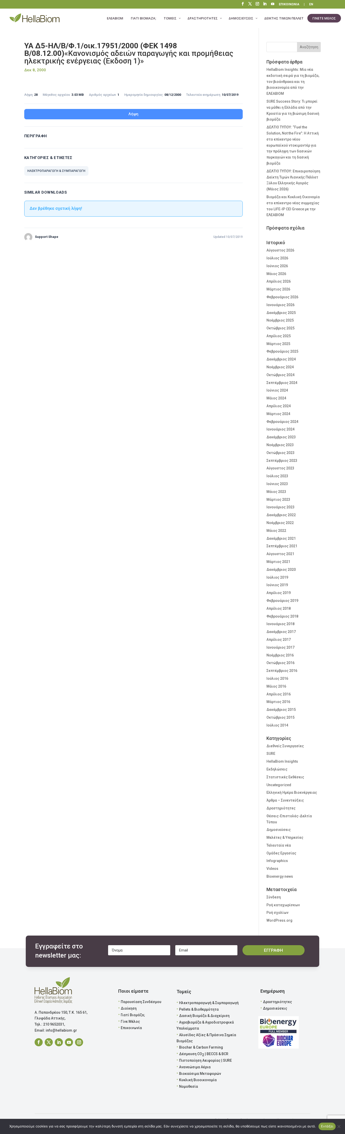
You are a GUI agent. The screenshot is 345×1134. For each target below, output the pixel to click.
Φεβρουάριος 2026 (282, 297)
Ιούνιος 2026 (277, 266)
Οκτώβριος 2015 (280, 717)
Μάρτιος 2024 (278, 414)
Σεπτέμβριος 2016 (281, 671)
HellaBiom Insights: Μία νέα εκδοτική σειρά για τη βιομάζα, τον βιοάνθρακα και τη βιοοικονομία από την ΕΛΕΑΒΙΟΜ (292, 81)
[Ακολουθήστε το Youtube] (69, 1042)
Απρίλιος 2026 (278, 281)
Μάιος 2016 (276, 686)
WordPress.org (279, 920)
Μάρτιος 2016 (278, 702)
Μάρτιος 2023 (278, 499)
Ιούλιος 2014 (277, 725)
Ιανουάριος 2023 (280, 507)
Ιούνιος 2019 (277, 585)
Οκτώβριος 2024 (280, 375)
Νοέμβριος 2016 (280, 655)
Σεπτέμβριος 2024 (281, 383)
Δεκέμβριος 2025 (281, 313)
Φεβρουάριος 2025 (282, 351)
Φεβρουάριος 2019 (282, 601)
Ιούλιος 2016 (277, 678)
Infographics (277, 861)
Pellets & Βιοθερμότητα (199, 1009)
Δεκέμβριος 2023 (281, 437)
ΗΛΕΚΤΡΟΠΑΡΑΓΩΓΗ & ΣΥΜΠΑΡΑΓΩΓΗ (56, 171)
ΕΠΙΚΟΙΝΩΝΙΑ (289, 4)
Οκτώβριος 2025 (280, 328)
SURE (270, 754)
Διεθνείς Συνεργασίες (285, 746)
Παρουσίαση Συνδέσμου (141, 1002)
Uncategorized (278, 785)
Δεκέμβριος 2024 (281, 359)
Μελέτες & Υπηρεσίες (284, 837)
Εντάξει (327, 1126)
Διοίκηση (129, 1008)
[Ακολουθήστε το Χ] (49, 1042)
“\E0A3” (273, 4)
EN (311, 4)
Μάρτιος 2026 (278, 289)
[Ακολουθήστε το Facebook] (39, 1042)
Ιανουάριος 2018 (280, 624)
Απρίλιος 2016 (278, 694)
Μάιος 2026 (276, 274)
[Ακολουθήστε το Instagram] (79, 1042)
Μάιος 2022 (276, 531)
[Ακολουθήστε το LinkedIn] (59, 1042)
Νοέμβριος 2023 (280, 445)
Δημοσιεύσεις (278, 830)
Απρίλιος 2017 (278, 640)
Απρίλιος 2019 (278, 593)
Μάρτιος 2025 (278, 344)
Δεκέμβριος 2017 (281, 632)
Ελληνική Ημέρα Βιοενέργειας (291, 792)
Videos (272, 869)
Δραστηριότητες (280, 808)
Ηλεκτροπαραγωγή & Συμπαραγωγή (209, 1003)
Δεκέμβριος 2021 (281, 538)
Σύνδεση (273, 897)
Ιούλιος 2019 (277, 577)
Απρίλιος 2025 (278, 336)
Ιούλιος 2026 (277, 258)
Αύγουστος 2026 (280, 250)
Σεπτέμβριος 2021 (281, 546)
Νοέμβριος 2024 (280, 367)
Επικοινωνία (131, 1028)
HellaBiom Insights (282, 761)
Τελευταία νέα (278, 845)
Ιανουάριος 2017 (280, 647)
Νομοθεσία (188, 1086)
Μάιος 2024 (276, 398)
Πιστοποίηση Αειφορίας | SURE (205, 1060)
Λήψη (133, 114)
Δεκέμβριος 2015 (281, 710)
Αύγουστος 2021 (280, 554)
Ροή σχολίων (277, 913)
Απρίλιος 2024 (278, 406)
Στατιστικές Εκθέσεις (285, 777)
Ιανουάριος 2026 (280, 305)
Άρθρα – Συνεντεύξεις (285, 800)
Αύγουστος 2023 (280, 468)
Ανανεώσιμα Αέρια (195, 1067)
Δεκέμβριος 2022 (281, 515)
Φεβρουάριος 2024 (282, 422)
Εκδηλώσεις (276, 769)
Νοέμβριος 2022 (280, 523)
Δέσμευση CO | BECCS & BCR (203, 1054)
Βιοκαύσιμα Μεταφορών (200, 1074)
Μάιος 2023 (276, 492)
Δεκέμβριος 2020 (281, 570)
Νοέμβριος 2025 (280, 320)
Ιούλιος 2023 (277, 476)
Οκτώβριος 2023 (280, 453)
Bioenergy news (279, 876)
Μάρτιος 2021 (278, 562)
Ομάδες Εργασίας (281, 853)
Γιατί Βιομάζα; (133, 1015)
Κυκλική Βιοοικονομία (198, 1080)
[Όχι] (338, 1126)
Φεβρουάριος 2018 (282, 616)
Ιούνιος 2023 (277, 484)
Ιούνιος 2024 (277, 390)
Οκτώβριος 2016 (280, 663)
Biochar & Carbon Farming (201, 1047)
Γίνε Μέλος (130, 1021)
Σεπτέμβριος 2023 (281, 461)
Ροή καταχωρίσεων (283, 905)
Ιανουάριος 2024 (280, 429)
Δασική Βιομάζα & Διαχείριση (204, 1016)
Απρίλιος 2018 (278, 608)
